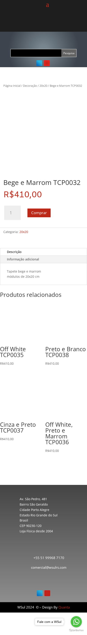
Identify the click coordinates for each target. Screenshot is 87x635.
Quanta (64, 607)
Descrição (14, 252)
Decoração (30, 86)
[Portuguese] (40, 22)
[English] (45, 22)
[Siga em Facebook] (39, 63)
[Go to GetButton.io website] (76, 630)
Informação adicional (23, 259)
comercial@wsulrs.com (48, 567)
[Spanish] (50, 22)
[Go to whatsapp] (76, 621)
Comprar (39, 212)
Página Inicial (12, 86)
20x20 (43, 86)
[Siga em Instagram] (47, 63)
